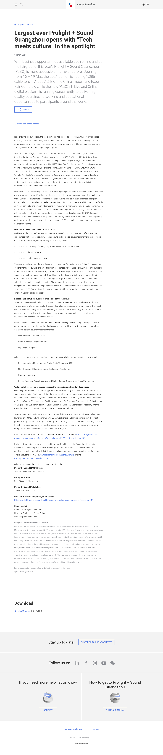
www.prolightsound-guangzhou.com (55, 455)
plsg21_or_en (24, 611)
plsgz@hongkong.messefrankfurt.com (31, 458)
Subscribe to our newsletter (96, 642)
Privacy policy (84, 738)
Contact (48, 710)
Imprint (72, 738)
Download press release (28, 124)
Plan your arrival (115, 710)
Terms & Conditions (73, 729)
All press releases (26, 24)
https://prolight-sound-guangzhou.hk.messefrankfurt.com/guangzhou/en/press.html (52, 500)
